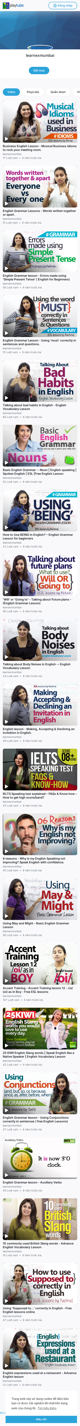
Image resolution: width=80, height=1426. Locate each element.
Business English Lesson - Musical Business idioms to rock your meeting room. (40, 148)
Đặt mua (39, 70)
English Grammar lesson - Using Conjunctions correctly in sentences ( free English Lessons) (36, 1119)
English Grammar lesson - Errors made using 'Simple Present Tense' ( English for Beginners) (36, 277)
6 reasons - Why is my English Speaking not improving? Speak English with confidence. (34, 860)
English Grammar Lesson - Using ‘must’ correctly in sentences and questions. (39, 342)
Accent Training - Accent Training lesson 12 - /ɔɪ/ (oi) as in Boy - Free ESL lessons (38, 990)
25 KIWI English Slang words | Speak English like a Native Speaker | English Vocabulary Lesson (38, 1054)
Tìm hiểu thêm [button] (47, 1408)
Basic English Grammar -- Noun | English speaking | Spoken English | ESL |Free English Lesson (39, 471)
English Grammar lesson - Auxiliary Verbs (32, 1182)
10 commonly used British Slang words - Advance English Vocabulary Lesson (38, 1245)
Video (11, 92)
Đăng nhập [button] (65, 5)
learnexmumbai (40, 55)
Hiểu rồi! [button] (41, 1419)
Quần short (58, 92)
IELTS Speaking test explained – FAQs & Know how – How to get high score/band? (40, 795)
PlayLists (33, 92)
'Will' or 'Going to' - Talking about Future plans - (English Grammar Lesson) (37, 601)
